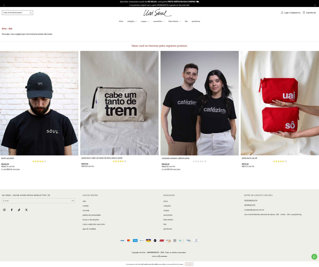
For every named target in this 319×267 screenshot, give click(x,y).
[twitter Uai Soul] (26, 210)
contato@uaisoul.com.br (254, 210)
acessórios (157, 21)
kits (186, 21)
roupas (144, 21)
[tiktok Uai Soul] (19, 210)
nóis (84, 201)
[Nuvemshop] (159, 256)
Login (286, 13)
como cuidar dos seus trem (94, 224)
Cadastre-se (295, 13)
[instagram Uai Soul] (4, 210)
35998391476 (249, 205)
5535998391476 (250, 201)
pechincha (196, 21)
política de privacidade (92, 215)
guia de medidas (89, 229)
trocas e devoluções (91, 220)
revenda (86, 210)
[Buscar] (31, 12)
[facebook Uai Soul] (12, 210)
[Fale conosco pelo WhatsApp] (314, 257)
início (121, 21)
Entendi (189, 264)
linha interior (174, 21)
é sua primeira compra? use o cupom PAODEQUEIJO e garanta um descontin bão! (159, 5)
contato (86, 206)
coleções (131, 21)
